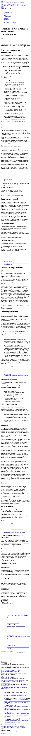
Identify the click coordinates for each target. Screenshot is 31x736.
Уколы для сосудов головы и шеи (16, 626)
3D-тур (6, 20)
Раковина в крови (5, 683)
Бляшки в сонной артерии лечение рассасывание (14, 669)
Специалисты (7, 16)
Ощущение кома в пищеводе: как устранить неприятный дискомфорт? (12, 676)
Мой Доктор (4, 1)
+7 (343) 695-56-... (10, 4)
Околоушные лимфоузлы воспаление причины (13, 666)
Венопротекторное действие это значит (14, 532)
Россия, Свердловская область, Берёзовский (12, 2)
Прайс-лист (7, 19)
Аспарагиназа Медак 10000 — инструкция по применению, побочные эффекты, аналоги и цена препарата (16, 715)
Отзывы (6, 18)
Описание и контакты (10, 22)
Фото (5, 13)
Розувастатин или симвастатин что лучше (18, 636)
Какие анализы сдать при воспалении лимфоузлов (14, 680)
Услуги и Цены (8, 12)
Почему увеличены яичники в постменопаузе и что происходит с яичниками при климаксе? (17, 701)
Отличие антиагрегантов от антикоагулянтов (16, 375)
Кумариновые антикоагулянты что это (14, 181)
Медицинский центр (7, 724)
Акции (6, 15)
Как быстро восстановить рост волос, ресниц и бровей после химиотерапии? (16, 721)
